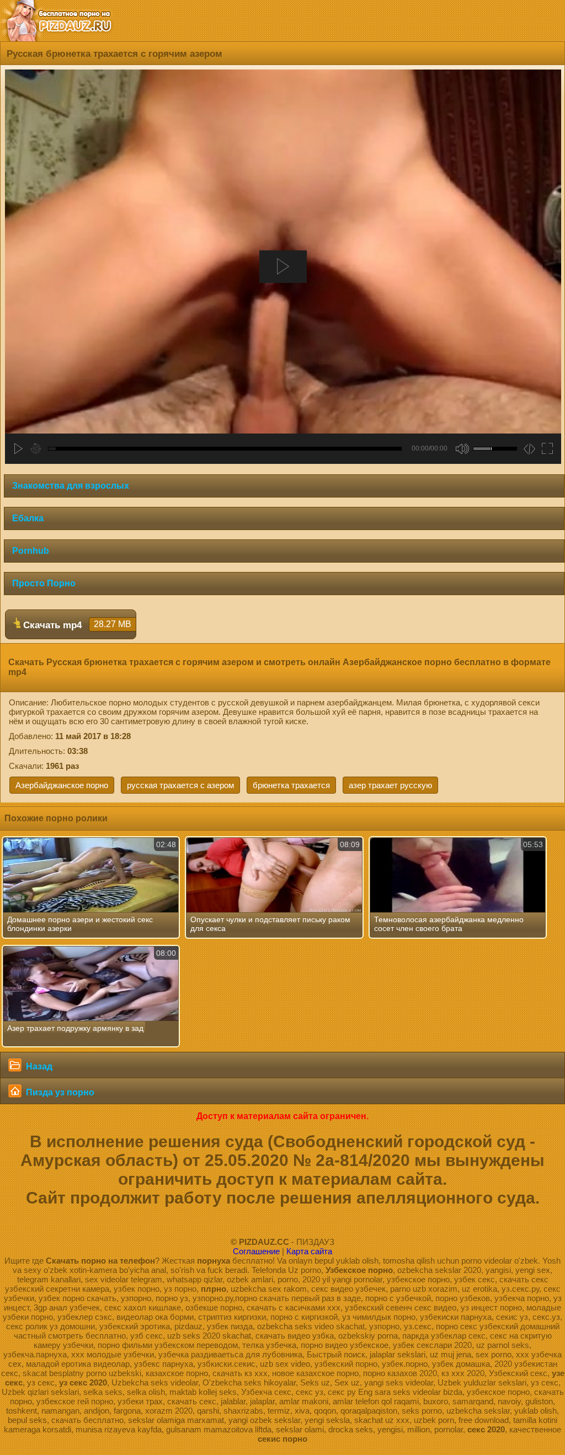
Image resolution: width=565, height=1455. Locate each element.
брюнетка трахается (291, 785)
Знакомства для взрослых (70, 485)
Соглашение (256, 1251)
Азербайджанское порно (61, 785)
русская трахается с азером (180, 785)
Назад (38, 1066)
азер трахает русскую (390, 785)
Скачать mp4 (75, 624)
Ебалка (28, 518)
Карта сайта (309, 1251)
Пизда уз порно (59, 1092)
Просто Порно (44, 583)
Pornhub (30, 550)
